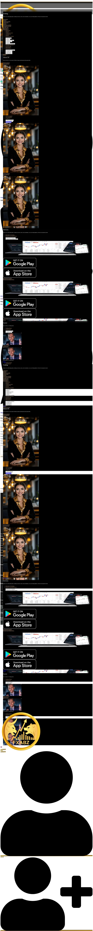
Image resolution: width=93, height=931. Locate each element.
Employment (8, 332)
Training (4, 578)
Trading (4, 362)
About (4, 406)
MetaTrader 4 (9, 53)
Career (4, 671)
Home (4, 361)
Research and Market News (11, 239)
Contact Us (8, 122)
